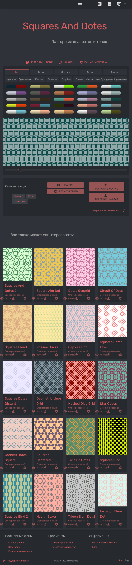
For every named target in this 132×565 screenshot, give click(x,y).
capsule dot (77, 347)
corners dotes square (16, 457)
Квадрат (18, 196)
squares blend (16, 347)
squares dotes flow (111, 344)
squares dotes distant (16, 400)
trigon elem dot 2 (81, 516)
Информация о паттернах (107, 210)
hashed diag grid (81, 403)
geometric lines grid (49, 400)
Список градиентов (62, 542)
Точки (31, 196)
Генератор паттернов (20, 551)
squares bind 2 (16, 516)
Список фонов (16, 542)
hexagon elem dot (111, 513)
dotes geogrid (79, 291)
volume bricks (47, 347)
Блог (94, 547)
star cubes (108, 403)
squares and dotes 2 (14, 288)
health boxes (47, 516)
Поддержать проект (18, 560)
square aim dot (48, 291)
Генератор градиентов (64, 547)
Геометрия (19, 201)
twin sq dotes (79, 460)
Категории (14, 547)
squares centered (44, 457)
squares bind (110, 460)
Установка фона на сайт (105, 542)
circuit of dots (111, 291)
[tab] (39, 62)
